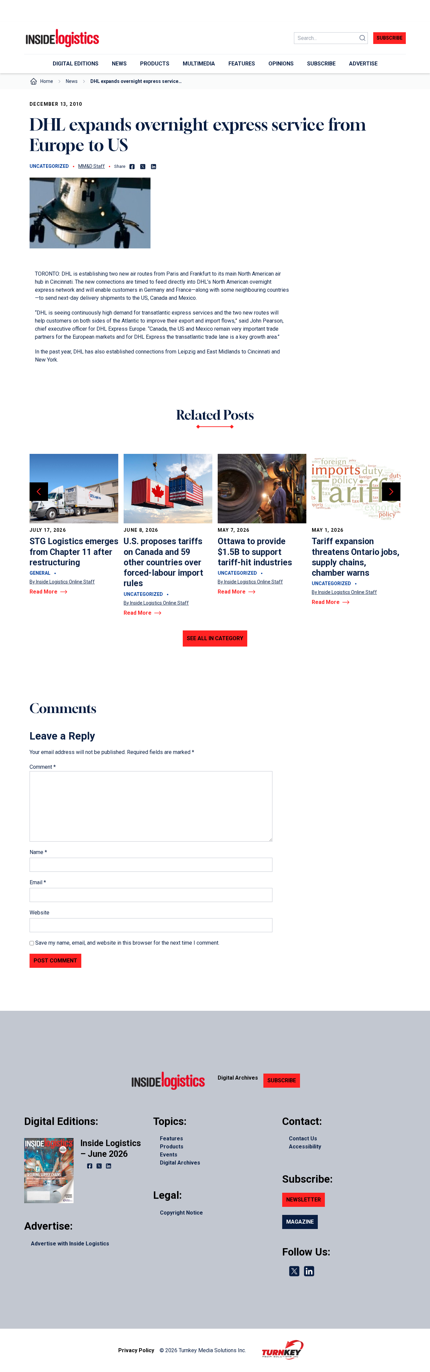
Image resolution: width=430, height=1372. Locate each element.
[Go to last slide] (39, 491)
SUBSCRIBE (281, 1080)
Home (46, 81)
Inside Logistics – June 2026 (110, 1148)
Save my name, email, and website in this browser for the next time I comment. (127, 943)
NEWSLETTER (303, 1199)
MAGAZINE (300, 1222)
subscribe (389, 38)
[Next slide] (391, 491)
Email (38, 882)
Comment (43, 767)
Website (39, 912)
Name (38, 852)
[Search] (362, 38)
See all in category (215, 638)
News (72, 81)
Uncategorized (49, 166)
